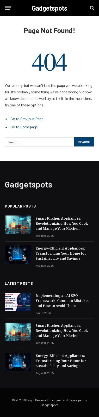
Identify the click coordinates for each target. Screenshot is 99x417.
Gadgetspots (49, 405)
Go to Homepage (24, 127)
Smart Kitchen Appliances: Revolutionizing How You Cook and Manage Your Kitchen (62, 223)
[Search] (91, 7)
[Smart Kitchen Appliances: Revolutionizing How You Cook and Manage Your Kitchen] (18, 224)
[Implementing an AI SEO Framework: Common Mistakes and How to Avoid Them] (18, 302)
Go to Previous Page (27, 118)
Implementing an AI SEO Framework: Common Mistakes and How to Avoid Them (62, 300)
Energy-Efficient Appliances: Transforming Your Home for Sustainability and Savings (61, 253)
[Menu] (8, 7)
